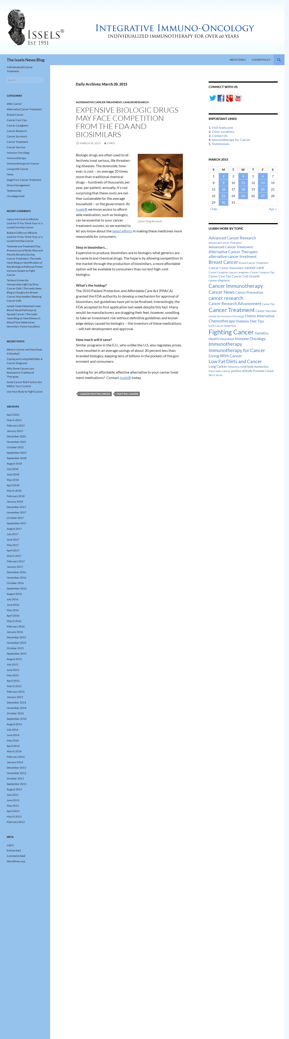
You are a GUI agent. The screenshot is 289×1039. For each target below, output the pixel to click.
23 (223, 196)
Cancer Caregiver (218, 272)
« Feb (213, 209)
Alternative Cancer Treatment (99, 102)
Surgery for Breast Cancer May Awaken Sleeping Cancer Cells (24, 296)
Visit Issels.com (222, 127)
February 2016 (16, 626)
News (10, 174)
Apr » (273, 209)
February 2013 (16, 822)
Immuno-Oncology (250, 338)
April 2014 (13, 746)
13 (263, 183)
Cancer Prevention (249, 292)
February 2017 (16, 561)
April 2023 (13, 414)
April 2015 (13, 680)
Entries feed (14, 850)
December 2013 (16, 767)
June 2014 (13, 735)
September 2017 (16, 523)
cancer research (226, 298)
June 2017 (13, 539)
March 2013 (14, 816)
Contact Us (219, 136)
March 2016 (14, 621)
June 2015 (13, 670)
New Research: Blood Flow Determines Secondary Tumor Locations (24, 322)
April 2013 (13, 811)
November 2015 (16, 642)
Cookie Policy (261, 59)
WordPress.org (16, 861)
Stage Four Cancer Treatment (24, 179)
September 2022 (16, 452)
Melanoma (234, 366)
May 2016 (13, 610)
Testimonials (220, 144)
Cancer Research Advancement (235, 303)
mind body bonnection (254, 366)
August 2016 (14, 594)
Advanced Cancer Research (232, 237)
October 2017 (15, 518)
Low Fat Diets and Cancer (235, 361)
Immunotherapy (225, 344)
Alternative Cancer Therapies (233, 251)
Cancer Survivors (17, 136)
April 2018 (13, 485)
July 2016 (12, 599)
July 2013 (12, 794)
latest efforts (122, 231)
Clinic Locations (223, 131)
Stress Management (18, 185)
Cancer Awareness (231, 268)
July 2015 (12, 664)
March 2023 (14, 420)
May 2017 (13, 545)
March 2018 (14, 490)
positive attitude (241, 371)
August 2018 (14, 463)
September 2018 (16, 458)
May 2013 (13, 805)
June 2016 (13, 604)
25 (243, 196)
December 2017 (16, 507)
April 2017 (13, 550)
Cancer (214, 268)
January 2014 (15, 762)
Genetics (261, 333)
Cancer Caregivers (17, 125)
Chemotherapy (222, 320)
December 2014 (16, 702)
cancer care (254, 267)
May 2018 (13, 479)
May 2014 (13, 740)
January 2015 (15, 697)
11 (243, 183)
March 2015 (14, 686)
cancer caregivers (239, 272)
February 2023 (16, 425)
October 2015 (15, 648)
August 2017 (14, 528)
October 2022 (15, 447)
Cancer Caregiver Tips (262, 272)
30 (223, 202)
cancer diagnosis (219, 280)
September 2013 (16, 784)
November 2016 (16, 577)
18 (243, 189)
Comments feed (16, 856)
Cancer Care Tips (220, 276)
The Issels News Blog (25, 59)
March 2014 (14, 751)
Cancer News (222, 292)
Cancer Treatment (232, 309)
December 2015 (16, 637)
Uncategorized (15, 196)
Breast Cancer (223, 262)
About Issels (238, 59)
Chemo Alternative (259, 316)
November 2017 (16, 512)
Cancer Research (136, 102)
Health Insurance (221, 339)
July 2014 (12, 729)
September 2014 (16, 718)
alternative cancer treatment (232, 256)
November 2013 (16, 773)
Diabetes (242, 321)
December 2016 (16, 572)
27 (263, 196)
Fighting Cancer (127, 393)
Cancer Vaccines (266, 311)
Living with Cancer (17, 169)
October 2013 (15, 778)
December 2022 (16, 436)
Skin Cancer (216, 375)
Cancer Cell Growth (246, 276)
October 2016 (15, 583)
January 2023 (15, 431)
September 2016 (16, 588)
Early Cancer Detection (222, 325)
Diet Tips (257, 321)
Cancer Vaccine (16, 147)
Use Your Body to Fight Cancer (25, 391)
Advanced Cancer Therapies (225, 242)
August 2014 (14, 724)
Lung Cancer (218, 366)
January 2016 (15, 632)
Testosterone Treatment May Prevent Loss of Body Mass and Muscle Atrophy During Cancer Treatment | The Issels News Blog (25, 254)
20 (263, 189)
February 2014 (16, 756)
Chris (111, 143)
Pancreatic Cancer (219, 370)
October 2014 (15, 713)
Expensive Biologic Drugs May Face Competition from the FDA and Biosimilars (127, 122)
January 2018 (15, 501)
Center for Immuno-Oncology (226, 316)
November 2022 (16, 441)
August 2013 (14, 789)
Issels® (82, 209)
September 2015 (16, 653)
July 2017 (12, 534)
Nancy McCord (16, 219)
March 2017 (14, 556)
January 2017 (15, 566)
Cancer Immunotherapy (236, 286)
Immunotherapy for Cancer (231, 140)
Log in (10, 845)
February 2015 (16, 691)
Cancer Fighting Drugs (95, 393)
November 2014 (16, 708)
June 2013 (13, 800)
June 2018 (13, 474)
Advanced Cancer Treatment (231, 247)
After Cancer (14, 103)
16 (223, 189)
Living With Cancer (225, 355)
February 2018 (16, 496)
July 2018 (12, 469)
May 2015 (13, 675)
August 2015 (14, 659)
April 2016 (13, 615)
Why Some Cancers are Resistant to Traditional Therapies (20, 372)
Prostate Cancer (263, 371)
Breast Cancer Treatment (253, 263)
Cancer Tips (268, 304)
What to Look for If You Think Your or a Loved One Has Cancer (25, 223)
